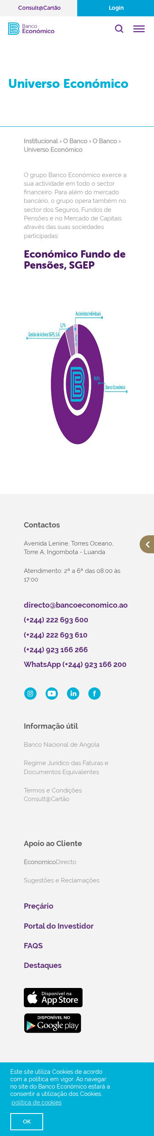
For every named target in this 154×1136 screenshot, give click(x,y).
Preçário (38, 906)
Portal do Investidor (59, 926)
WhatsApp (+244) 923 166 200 (75, 664)
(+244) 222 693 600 (56, 619)
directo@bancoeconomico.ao (76, 605)
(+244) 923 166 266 (56, 649)
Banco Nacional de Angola (61, 744)
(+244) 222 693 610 (55, 635)
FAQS (33, 945)
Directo (50, 862)
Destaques (43, 965)
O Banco (75, 141)
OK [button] (26, 1121)
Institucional (41, 141)
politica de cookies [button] (36, 1102)
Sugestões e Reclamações (61, 880)
